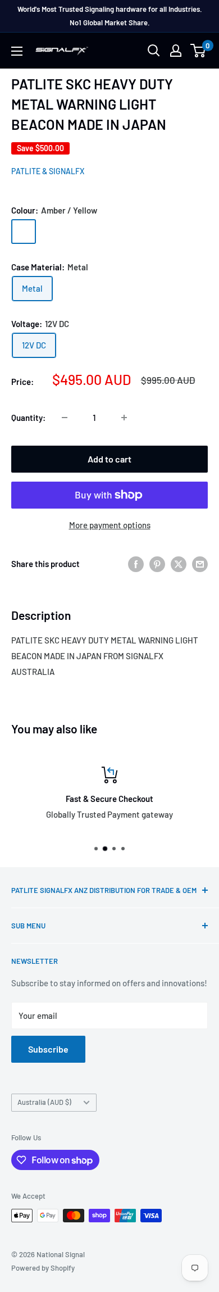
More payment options (109, 525)
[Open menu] (16, 51)
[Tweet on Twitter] (178, 563)
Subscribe (48, 1049)
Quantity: (28, 417)
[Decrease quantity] (64, 417)
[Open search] (154, 50)
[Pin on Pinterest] (157, 563)
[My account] (175, 50)
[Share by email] (200, 563)
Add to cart (109, 459)
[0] (198, 50)
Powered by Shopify (43, 1267)
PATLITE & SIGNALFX (47, 171)
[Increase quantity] (124, 417)
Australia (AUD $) (44, 1102)
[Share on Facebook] (136, 563)
